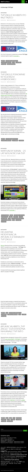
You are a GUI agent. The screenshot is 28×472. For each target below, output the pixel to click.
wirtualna (10, 421)
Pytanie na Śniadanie (10, 456)
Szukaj (2, 429)
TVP (13, 62)
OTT (14, 417)
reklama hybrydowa (21, 456)
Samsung (3, 457)
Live (7, 312)
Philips (21, 453)
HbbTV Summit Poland (12, 451)
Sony (16, 457)
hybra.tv (16, 216)
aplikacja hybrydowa (11, 447)
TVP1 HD (3, 463)
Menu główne (26, 1)
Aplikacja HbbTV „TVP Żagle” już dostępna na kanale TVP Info (13, 329)
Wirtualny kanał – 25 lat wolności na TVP (13, 152)
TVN (17, 461)
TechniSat (2, 459)
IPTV (7, 417)
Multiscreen (4, 218)
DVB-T (11, 215)
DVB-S (25, 447)
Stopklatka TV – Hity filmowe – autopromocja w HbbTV (12, 441)
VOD (19, 463)
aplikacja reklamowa (20, 447)
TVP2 (7, 463)
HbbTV (3, 60)
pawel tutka (16, 453)
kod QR (21, 216)
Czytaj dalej (16, 56)
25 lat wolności (5, 215)
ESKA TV (13, 449)
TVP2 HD (11, 463)
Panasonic (12, 453)
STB (18, 457)
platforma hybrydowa (5, 454)
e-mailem (23, 400)
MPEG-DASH (4, 453)
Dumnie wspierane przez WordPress (7, 470)
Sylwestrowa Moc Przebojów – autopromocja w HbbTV (12, 442)
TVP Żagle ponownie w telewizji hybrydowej (13, 77)
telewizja (4, 419)
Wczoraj (3, 245)
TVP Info (24, 314)
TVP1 (23, 461)
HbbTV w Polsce (5, 1)
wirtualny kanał (11, 64)
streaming (4, 314)
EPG (9, 449)
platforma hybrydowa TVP (11, 60)
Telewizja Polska (5, 462)
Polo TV (2, 456)
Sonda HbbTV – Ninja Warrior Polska (8, 437)
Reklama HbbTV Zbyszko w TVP (7, 440)
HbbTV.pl (12, 400)
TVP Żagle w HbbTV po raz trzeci (13, 16)
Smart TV (13, 457)
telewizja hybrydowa (6, 62)
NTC (9, 218)
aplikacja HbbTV (3, 447)
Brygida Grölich (12, 20)
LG (1, 453)
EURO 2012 (18, 449)
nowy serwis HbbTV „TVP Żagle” (12, 339)
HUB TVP (20, 451)
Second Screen (7, 457)
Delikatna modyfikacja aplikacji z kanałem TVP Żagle (12, 236)
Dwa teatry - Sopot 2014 (19, 215)
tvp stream (18, 62)
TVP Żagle (4, 64)
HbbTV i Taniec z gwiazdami (6, 439)
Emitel (7, 449)
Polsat (5, 456)
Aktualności (4, 12)
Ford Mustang (5, 216)
